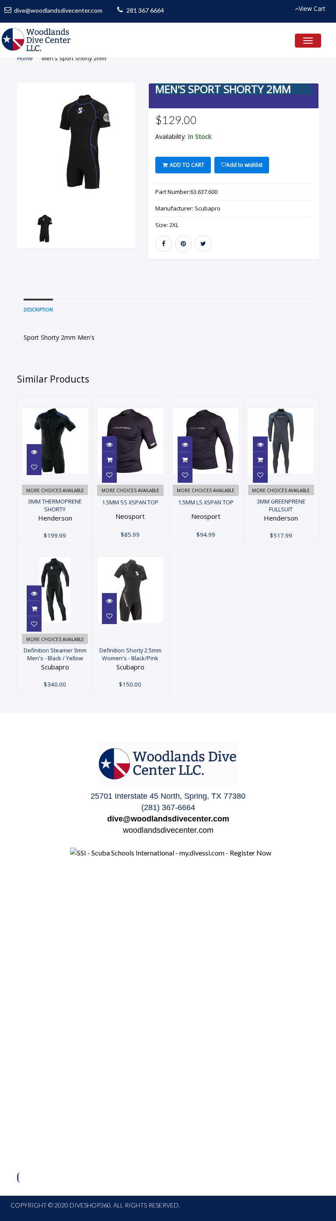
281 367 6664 (145, 10)
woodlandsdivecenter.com (168, 830)
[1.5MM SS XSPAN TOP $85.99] (130, 400)
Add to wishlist (244, 165)
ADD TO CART (186, 165)
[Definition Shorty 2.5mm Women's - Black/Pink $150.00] (130, 549)
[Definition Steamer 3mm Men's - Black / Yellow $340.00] (55, 549)
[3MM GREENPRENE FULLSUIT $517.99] (286, 400)
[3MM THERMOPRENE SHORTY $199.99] (64, 400)
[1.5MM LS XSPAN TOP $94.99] (205, 400)
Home (25, 58)
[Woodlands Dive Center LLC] (37, 40)
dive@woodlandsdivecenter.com (58, 10)
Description (38, 310)
